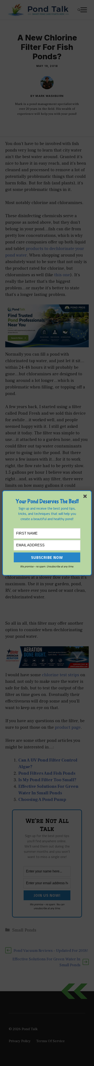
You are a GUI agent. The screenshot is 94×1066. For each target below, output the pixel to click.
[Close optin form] (86, 497)
